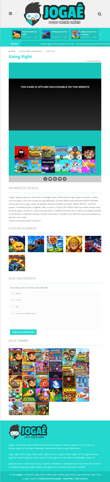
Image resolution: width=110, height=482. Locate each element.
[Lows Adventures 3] (61, 152)
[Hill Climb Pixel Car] (21, 166)
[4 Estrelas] (84, 61)
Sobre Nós (68, 478)
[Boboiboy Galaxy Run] (88, 152)
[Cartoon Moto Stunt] (15, 408)
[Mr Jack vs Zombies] (15, 368)
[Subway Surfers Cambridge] (82, 368)
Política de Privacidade (50, 478)
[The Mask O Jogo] (55, 395)
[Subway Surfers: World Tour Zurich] (35, 152)
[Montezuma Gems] (69, 381)
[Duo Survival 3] (69, 355)
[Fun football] (61, 166)
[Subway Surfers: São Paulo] (82, 355)
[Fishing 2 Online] (42, 381)
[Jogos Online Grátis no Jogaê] (55, 13)
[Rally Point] (48, 166)
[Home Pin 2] (29, 408)
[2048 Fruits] (15, 395)
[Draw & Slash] (88, 166)
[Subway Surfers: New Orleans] (15, 355)
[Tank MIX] (48, 152)
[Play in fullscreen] (55, 179)
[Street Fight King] (75, 152)
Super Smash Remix (31, 44)
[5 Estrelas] (85, 61)
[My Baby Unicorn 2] (75, 166)
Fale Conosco (81, 478)
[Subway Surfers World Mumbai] (29, 368)
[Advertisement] (57, 70)
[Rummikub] (55, 381)
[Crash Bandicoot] (69, 395)
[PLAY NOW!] (17, 34)
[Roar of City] (42, 395)
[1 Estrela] (78, 61)
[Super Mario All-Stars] (55, 355)
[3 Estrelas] (82, 61)
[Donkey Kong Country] (42, 408)
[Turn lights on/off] (45, 179)
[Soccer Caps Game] (29, 395)
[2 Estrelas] (80, 61)
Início (13, 51)
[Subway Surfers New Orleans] (42, 368)
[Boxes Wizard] (55, 368)
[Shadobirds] (21, 152)
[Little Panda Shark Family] (82, 395)
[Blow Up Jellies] (35, 166)
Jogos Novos (36, 51)
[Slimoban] (82, 381)
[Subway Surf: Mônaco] (29, 355)
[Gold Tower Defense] (15, 381)
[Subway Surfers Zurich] (69, 368)
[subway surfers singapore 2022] (42, 355)
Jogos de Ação (25, 51)
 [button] (60, 179)
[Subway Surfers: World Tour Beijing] (29, 381)
